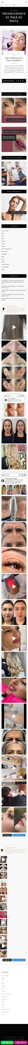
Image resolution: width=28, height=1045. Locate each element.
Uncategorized (5, 267)
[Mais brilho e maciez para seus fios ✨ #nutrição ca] (14, 456)
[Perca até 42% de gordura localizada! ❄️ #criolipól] (14, 586)
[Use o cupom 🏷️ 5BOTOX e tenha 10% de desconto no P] (14, 405)
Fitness (3, 246)
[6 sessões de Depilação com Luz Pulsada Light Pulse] (14, 716)
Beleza (8, 53)
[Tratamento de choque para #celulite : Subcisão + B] (14, 794)
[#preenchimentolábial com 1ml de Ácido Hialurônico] (14, 690)
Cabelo (3, 241)
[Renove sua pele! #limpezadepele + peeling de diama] (14, 353)
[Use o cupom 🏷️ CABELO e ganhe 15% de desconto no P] (14, 482)
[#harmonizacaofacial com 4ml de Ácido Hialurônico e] (14, 430)
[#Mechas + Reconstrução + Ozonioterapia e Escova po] (14, 664)
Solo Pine (22, 1039)
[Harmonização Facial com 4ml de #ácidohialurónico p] (14, 638)
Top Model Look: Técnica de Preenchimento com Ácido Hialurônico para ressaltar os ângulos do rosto (13, 282)
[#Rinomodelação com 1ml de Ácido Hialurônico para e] (14, 819)
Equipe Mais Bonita (8, 80)
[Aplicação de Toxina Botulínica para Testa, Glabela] (14, 742)
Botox (3, 238)
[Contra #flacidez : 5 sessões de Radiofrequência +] (14, 508)
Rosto (14, 55)
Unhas (3, 269)
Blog (3, 236)
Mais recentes (16, 53)
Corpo (3, 243)
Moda (3, 256)
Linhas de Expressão (6, 249)
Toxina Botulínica (6, 264)
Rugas (3, 261)
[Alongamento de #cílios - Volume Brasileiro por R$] (14, 560)
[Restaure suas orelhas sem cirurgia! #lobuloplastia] (14, 379)
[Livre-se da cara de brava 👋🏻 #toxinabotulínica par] (14, 534)
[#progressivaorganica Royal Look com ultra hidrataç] (14, 327)
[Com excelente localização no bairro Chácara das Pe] (14, 768)
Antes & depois (5, 230)
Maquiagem (4, 254)
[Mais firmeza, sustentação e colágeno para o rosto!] (14, 612)
